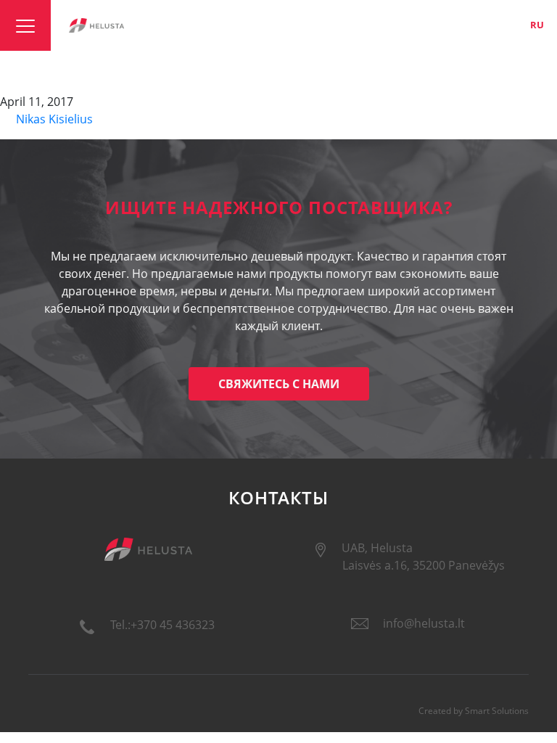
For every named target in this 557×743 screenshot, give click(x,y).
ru (537, 24)
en (512, 24)
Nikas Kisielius (53, 119)
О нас (388, 24)
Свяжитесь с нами (278, 384)
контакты (439, 24)
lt (488, 24)
